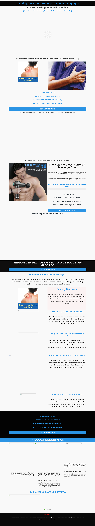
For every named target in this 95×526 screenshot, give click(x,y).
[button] (47, 34)
